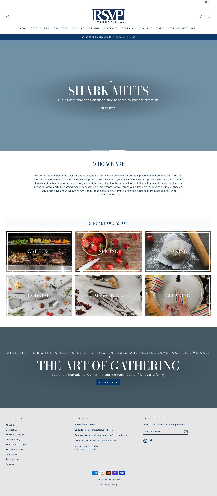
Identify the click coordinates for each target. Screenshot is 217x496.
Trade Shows (12, 459)
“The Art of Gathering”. (108, 194)
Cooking (78, 28)
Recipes (10, 464)
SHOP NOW (108, 107)
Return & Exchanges (16, 444)
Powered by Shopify (108, 484)
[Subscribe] (186, 432)
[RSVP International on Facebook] (151, 441)
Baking (94, 28)
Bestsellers (40, 28)
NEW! (22, 28)
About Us (10, 425)
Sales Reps (11, 454)
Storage (146, 28)
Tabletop (60, 28)
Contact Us (11, 430)
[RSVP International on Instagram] (145, 441)
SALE (160, 28)
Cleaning (128, 28)
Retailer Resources (183, 28)
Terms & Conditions (15, 435)
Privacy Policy (13, 439)
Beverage (110, 28)
